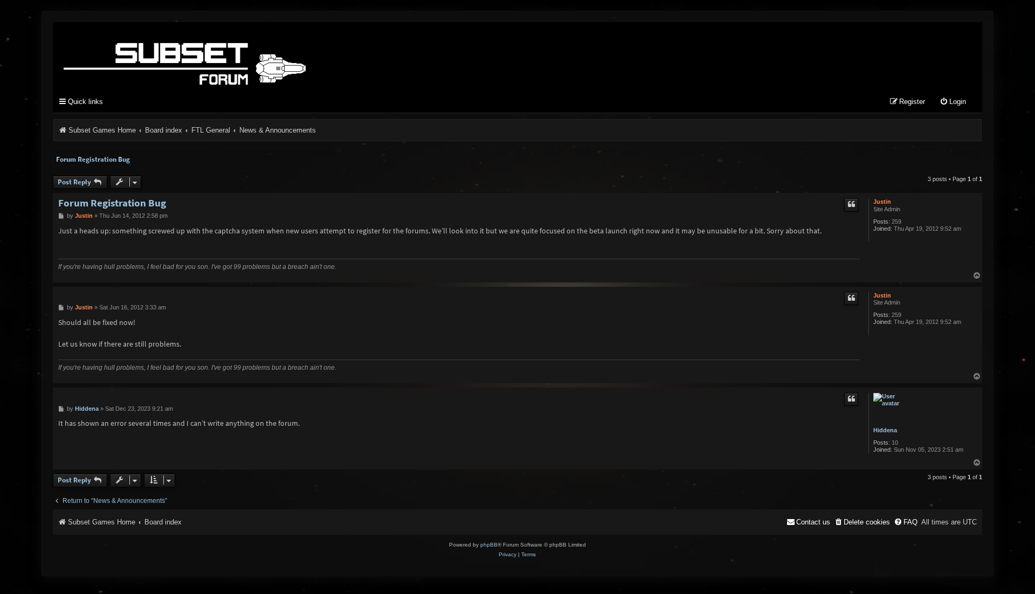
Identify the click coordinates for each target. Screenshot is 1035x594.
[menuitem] (953, 102)
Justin (882, 201)
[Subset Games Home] (252, 55)
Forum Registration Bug (93, 159)
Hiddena (885, 430)
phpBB (489, 545)
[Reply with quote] (851, 204)
